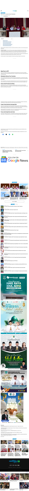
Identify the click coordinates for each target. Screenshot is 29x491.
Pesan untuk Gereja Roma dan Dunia (7, 45)
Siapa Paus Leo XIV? (5, 40)
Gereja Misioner (21, 147)
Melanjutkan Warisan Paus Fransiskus (7, 41)
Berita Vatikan (7, 147)
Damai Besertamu (12, 147)
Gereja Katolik (17, 147)
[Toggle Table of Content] (11, 39)
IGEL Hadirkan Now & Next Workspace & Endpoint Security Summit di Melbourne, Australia (11, 432)
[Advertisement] (14, 5)
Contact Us (14, 467)
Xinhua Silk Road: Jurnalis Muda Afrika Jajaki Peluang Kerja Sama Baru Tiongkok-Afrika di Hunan (12, 426)
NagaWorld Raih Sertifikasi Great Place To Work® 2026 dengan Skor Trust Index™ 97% (11, 430)
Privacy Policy (19, 467)
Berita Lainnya (2, 436)
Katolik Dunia (25, 147)
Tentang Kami (10, 467)
